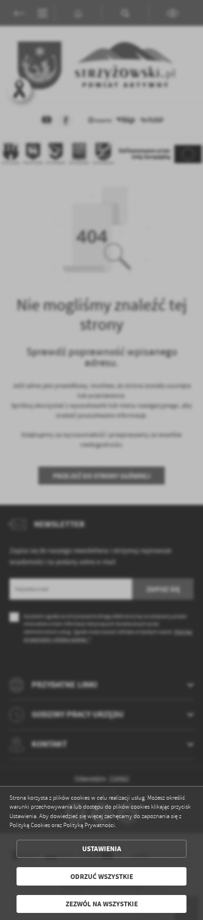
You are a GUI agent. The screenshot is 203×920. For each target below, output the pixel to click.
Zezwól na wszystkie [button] (102, 904)
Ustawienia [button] (101, 848)
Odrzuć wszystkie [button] (101, 876)
